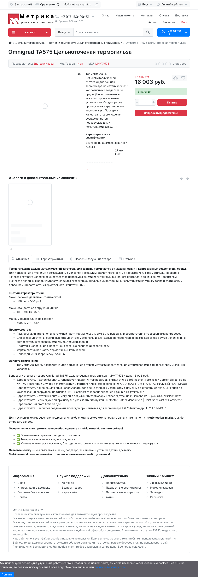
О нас (105, 15)
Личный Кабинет (161, 482)
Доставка (181, 15)
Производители (116, 482)
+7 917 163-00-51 (75, 17)
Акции (152, 22)
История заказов (161, 487)
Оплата (164, 15)
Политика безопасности (33, 492)
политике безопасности (110, 567)
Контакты (147, 15)
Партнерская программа (122, 492)
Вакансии (169, 22)
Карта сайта (70, 492)
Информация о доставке (33, 487)
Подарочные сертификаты (123, 487)
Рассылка (156, 497)
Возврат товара (72, 487)
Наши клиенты (125, 15)
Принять (7, 574)
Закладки (156, 492)
